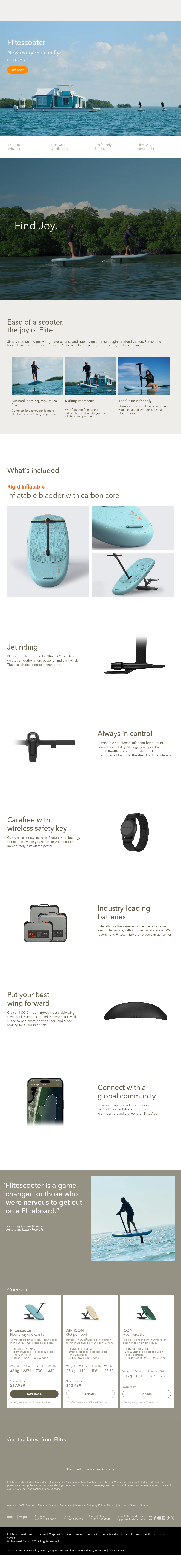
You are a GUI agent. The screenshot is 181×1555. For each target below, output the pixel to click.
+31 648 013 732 (72, 1519)
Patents (111, 1505)
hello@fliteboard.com (129, 1516)
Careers (42, 1505)
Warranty (80, 1505)
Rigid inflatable (26, 487)
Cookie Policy (116, 1550)
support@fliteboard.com (131, 1519)
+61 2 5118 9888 (45, 1519)
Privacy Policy (31, 1550)
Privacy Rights (49, 1550)
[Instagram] (150, 1518)
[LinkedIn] (163, 1518)
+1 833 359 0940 (100, 1519)
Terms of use (14, 1550)
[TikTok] (168, 1518)
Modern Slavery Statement (91, 1550)
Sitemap (144, 1505)
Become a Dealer (128, 1505)
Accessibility (66, 1550)
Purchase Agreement (60, 1505)
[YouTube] (159, 1518)
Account (12, 1505)
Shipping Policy (96, 1505)
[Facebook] (155, 1518)
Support (31, 1505)
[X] (172, 1518)
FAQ (21, 1505)
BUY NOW (17, 70)
